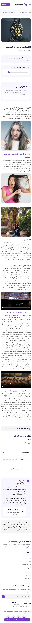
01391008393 (12, 510)
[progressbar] (18, 72)
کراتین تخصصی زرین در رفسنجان (9, 12)
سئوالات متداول (27, 581)
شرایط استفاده (28, 575)
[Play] (5, 72)
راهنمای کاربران (28, 578)
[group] (16, 72)
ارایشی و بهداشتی (23, 12)
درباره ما (29, 561)
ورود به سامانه (28, 567)
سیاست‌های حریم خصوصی (25, 573)
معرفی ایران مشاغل (26, 564)
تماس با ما (28, 559)
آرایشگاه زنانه (7, 58)
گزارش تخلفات (28, 584)
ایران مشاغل (18, 114)
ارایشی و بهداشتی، (15, 58)
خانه (30, 12)
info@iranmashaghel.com (15, 604)
